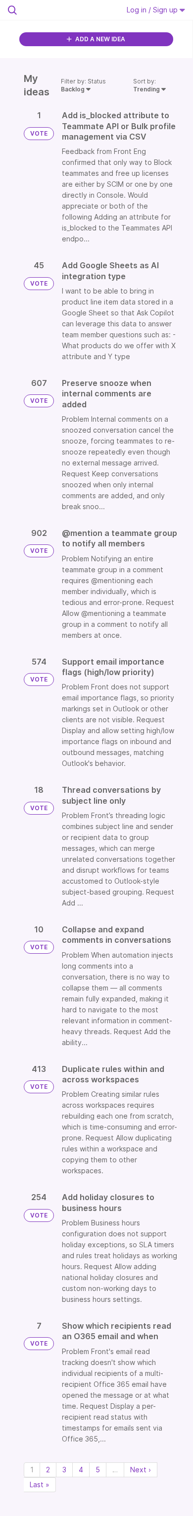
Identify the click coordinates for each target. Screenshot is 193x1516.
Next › (140, 1469)
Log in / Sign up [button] (153, 9)
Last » (39, 1484)
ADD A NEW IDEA (99, 39)
